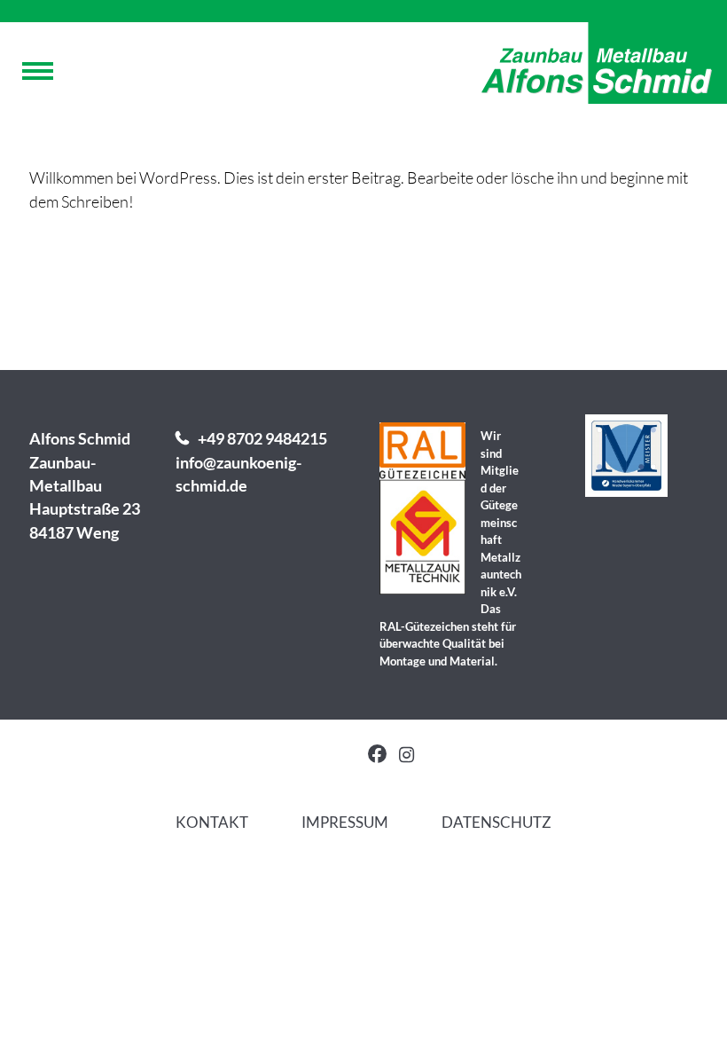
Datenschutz (496, 822)
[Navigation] (37, 75)
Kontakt (212, 822)
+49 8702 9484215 (262, 438)
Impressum (344, 822)
